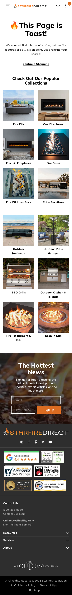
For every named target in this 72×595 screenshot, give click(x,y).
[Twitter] (43, 442)
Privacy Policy (26, 585)
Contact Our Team (14, 513)
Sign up (49, 410)
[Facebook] (29, 442)
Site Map (34, 590)
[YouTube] (50, 442)
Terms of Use (48, 585)
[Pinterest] (36, 442)
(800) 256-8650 (13, 509)
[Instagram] (21, 442)
